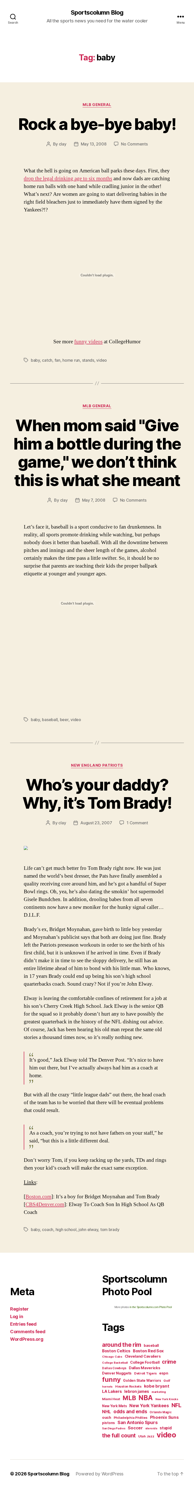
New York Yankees (149, 1405)
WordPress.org (26, 1339)
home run (71, 360)
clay (62, 143)
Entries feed (23, 1324)
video (101, 360)
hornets (107, 1386)
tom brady (109, 1229)
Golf (166, 1381)
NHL (106, 1411)
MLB (129, 1398)
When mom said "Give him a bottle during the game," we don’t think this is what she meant (97, 453)
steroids (151, 1428)
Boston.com (38, 1196)
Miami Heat (111, 1399)
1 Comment (137, 822)
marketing (159, 1392)
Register (19, 1309)
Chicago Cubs (112, 1356)
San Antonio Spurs (137, 1422)
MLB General (97, 104)
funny (111, 1379)
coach (47, 1229)
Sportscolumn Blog (97, 13)
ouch (106, 1417)
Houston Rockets (128, 1386)
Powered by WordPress (100, 1473)
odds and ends (130, 1411)
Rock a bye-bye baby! (97, 124)
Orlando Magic (161, 1412)
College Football (145, 1362)
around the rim (121, 1344)
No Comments (134, 143)
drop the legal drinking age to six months (68, 178)
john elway (88, 1229)
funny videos (88, 341)
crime (169, 1362)
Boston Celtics (116, 1351)
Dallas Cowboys (114, 1368)
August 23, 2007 (96, 822)
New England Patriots (97, 765)
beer (64, 719)
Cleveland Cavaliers (143, 1356)
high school (66, 1229)
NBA (145, 1398)
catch (47, 360)
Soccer (135, 1427)
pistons (108, 1423)
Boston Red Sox (148, 1350)
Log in (16, 1316)
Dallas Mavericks (144, 1367)
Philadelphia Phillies (131, 1418)
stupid (166, 1428)
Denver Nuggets (117, 1373)
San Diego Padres (114, 1428)
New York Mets (114, 1406)
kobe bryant (156, 1386)
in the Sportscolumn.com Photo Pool (151, 1307)
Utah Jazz (146, 1436)
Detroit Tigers (145, 1373)
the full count (119, 1435)
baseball (50, 719)
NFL (176, 1405)
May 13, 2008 (94, 143)
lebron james (136, 1391)
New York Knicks (166, 1399)
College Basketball (115, 1362)
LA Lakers (112, 1391)
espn (163, 1373)
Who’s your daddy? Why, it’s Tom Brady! (97, 794)
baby (35, 360)
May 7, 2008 (93, 500)
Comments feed (27, 1331)
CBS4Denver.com (45, 1204)
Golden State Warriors (142, 1381)
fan (57, 360)
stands (88, 360)
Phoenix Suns (164, 1417)
